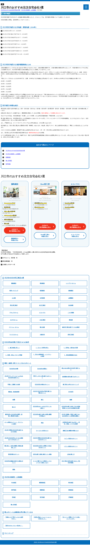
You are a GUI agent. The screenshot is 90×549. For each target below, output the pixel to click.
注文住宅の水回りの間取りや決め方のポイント (42, 446)
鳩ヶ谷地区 (9, 160)
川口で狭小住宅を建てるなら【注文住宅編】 (71, 461)
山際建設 (70, 298)
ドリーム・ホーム (14, 327)
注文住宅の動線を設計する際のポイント (14, 461)
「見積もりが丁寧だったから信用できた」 (14, 518)
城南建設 (70, 290)
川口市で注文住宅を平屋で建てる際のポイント (42, 392)
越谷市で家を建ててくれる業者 (70, 327)
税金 (42, 422)
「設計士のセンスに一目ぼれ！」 (14, 525)
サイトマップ (8, 533)
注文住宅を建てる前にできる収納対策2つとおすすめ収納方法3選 (71, 407)
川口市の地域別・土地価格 (13, 154)
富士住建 (42, 327)
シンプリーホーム (71, 283)
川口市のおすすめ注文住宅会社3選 (15, 150)
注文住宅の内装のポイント (42, 384)
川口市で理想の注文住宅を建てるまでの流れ (14, 430)
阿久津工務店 (13, 305)
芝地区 (14, 497)
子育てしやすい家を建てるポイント (42, 376)
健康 (71, 399)
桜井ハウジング (13, 290)
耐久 (42, 399)
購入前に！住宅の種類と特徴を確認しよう (14, 446)
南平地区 (8, 164)
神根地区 (70, 490)
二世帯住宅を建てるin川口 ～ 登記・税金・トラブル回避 (71, 423)
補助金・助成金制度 (13, 391)
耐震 (14, 399)
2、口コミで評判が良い (42, 347)
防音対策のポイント (13, 454)
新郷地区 (8, 157)
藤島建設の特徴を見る (14, 239)
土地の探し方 (71, 454)
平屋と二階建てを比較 (14, 384)
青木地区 (70, 482)
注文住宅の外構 (13, 368)
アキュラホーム (13, 312)
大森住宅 (42, 334)
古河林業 (42, 298)
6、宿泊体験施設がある (70, 355)
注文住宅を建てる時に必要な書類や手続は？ (42, 415)
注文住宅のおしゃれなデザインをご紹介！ (42, 407)
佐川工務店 (42, 305)
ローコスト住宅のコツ (42, 430)
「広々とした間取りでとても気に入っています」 (71, 518)
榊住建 (71, 320)
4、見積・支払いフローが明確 (14, 355)
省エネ (14, 407)
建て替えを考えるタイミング (71, 384)
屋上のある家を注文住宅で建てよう (71, 369)
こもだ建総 (71, 312)
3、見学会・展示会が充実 (71, 347)
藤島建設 (13, 283)
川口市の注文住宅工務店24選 (14, 278)
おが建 (14, 298)
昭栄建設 (42, 290)
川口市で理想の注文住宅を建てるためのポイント (42, 438)
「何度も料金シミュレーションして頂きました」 (42, 518)
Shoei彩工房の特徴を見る (45, 235)
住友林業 (70, 305)
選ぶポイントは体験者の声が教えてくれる (18, 512)
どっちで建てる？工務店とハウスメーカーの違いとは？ (42, 461)
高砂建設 (42, 283)
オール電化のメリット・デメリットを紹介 (14, 423)
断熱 (14, 469)
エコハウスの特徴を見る (75, 235)
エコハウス (42, 312)
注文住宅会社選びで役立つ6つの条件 (16, 342)
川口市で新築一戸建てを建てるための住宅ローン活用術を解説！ (71, 415)
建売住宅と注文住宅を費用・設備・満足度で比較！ (13, 415)
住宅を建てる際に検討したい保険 (42, 454)
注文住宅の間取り (42, 368)
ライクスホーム (13, 334)
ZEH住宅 (70, 391)
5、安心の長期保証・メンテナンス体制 (42, 355)
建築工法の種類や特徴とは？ (71, 430)
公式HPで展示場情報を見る (14, 230)
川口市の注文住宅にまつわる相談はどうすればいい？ (14, 438)
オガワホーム (13, 320)
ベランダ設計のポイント (71, 446)
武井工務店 (71, 334)
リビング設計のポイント (71, 438)
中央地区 (13, 482)
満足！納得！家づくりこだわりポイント (17, 363)
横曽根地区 (42, 482)
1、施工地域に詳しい (14, 347)
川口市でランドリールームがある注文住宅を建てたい (14, 376)
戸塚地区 (70, 497)
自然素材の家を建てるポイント (70, 376)
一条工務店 (42, 320)
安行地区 (42, 497)
